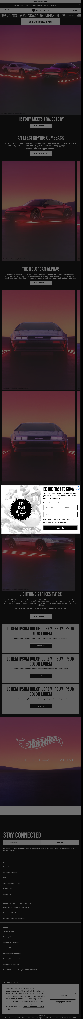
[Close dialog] (77, 488)
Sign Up (60, 528)
